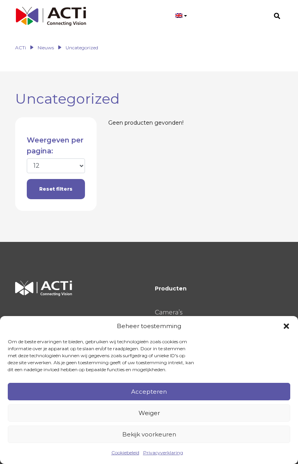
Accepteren (149, 391)
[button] (286, 326)
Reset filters (56, 189)
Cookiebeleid (125, 452)
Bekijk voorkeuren (149, 434)
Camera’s (168, 312)
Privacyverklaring (163, 452)
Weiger (149, 413)
